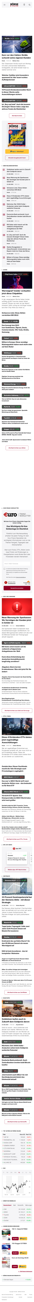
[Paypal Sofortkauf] (23, 1238)
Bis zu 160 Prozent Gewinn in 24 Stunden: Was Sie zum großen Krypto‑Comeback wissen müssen (16, 1090)
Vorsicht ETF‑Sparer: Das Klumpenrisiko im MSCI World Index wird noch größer (16, 798)
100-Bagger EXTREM (19, 1243)
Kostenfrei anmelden (17, 588)
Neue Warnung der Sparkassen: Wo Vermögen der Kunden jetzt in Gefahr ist (18, 180)
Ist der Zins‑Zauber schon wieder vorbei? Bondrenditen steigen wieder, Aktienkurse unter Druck (17, 828)
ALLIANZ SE (7, 1162)
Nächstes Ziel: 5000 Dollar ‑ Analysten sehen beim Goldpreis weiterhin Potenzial (15, 1048)
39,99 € (15, 1238)
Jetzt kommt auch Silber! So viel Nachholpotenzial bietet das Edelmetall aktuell (15, 1077)
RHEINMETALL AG (9, 1140)
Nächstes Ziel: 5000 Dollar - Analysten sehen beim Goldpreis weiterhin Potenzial (18, 206)
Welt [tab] (14, 1205)
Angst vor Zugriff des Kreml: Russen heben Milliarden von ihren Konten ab (15, 959)
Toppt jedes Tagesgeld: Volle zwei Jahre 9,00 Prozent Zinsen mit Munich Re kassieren (15, 928)
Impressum (29, 1297)
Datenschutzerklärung (21, 577)
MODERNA (7, 1151)
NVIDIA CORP (8, 1142)
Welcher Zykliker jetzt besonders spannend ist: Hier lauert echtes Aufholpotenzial (15, 77)
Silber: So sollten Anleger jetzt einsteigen (15, 969)
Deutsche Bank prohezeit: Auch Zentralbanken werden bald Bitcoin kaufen (19, 216)
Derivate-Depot (8, 1279)
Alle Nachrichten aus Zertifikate (17, 992)
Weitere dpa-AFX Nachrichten (17, 869)
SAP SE (6, 1137)
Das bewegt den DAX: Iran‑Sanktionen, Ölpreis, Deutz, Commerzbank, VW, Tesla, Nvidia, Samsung (15, 328)
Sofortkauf (20, 151)
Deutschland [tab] (7, 1205)
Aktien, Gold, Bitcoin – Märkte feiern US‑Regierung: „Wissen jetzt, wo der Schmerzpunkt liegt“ (13, 817)
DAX (5, 1209)
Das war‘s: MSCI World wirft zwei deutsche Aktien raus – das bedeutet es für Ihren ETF (16, 783)
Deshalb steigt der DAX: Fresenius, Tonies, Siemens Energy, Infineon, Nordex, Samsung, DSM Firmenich (15, 806)
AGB (25, 1294)
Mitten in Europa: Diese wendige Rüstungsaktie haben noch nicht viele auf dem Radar (18, 259)
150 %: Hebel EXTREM (19, 1229)
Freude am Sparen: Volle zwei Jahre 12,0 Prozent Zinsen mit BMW (17, 981)
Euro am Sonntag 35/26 (20, 1258)
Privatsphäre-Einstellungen (7, 1297)
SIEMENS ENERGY (9, 1145)
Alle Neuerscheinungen (26, 1271)
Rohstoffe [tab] (20, 1205)
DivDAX (6, 1220)
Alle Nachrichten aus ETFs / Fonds (17, 839)
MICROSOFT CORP (9, 1154)
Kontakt (20, 1297)
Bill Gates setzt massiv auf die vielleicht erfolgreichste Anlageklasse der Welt (17, 227)
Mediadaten (4, 1299)
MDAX (6, 1212)
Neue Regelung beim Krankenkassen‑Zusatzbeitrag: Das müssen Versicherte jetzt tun (15, 699)
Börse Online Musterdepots (11, 1275)
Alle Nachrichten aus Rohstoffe (17, 1121)
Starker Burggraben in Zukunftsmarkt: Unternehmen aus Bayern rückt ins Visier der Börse (18, 249)
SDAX (5, 1217)
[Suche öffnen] (29, 4)
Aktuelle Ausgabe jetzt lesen (17, 158)
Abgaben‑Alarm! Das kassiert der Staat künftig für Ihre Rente (16, 677)
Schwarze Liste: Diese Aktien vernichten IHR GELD (13, 314)
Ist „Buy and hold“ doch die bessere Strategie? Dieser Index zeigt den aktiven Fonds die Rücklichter (16, 106)
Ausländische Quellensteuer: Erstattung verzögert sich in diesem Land (14, 688)
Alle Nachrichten (17, 115)
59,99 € (15, 1253)
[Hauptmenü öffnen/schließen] (4, 4)
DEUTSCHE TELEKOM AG (11, 1159)
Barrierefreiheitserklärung (7, 1294)
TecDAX (6, 1215)
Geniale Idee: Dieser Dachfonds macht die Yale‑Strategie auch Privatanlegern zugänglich (14, 768)
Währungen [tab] (28, 1205)
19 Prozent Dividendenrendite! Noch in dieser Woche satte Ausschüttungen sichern (16, 92)
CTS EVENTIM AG (9, 1148)
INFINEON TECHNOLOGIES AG (13, 1157)
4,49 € (15, 1266)
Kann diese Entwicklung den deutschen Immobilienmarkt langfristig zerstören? (13, 659)
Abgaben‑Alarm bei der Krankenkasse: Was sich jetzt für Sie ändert (16, 669)
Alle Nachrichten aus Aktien (17, 448)
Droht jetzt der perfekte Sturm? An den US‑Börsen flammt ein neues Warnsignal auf (16, 943)
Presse (30, 1294)
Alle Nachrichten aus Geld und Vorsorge (17, 710)
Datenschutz (18, 1294)
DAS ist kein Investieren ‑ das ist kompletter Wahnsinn (14, 952)
